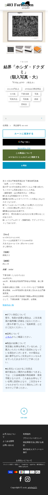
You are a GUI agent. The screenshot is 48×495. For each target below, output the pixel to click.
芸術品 (24, 104)
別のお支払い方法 (24, 148)
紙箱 (36, 99)
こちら (8, 336)
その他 (12, 94)
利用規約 (27, 434)
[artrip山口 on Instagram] (27, 479)
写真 (36, 94)
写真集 (26, 99)
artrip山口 (32, 487)
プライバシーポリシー (32, 438)
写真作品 (13, 99)
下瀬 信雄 (25, 94)
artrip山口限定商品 (33, 89)
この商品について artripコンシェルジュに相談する (24, 155)
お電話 (24, 165)
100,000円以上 (13, 89)
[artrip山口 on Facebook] (20, 479)
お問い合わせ (8, 445)
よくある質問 (8, 441)
